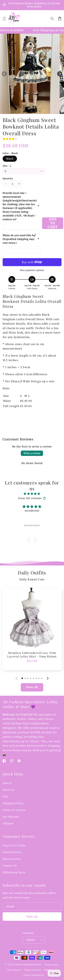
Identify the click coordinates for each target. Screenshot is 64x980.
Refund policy (14, 970)
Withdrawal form (14, 872)
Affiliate (8, 823)
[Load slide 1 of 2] (27, 111)
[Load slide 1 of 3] (30, 111)
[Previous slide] (16, 678)
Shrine (38, 965)
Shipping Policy (13, 803)
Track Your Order (14, 845)
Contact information (33, 975)
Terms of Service (14, 810)
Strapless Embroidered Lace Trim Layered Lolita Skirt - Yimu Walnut (32, 654)
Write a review (31, 453)
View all (32, 687)
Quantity (8, 178)
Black (10, 158)
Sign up (32, 916)
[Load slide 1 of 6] (39, 111)
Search (7, 783)
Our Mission (11, 816)
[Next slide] (47, 678)
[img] (32, 493)
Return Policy (12, 858)
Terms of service (32, 970)
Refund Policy (12, 852)
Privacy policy (52, 965)
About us (9, 789)
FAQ (5, 796)
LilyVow (18, 965)
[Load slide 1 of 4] (33, 111)
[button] (4, 18)
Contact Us (10, 865)
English (30, 939)
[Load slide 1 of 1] (24, 111)
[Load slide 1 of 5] (36, 111)
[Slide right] (59, 73)
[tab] (22, 678)
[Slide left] (4, 73)
